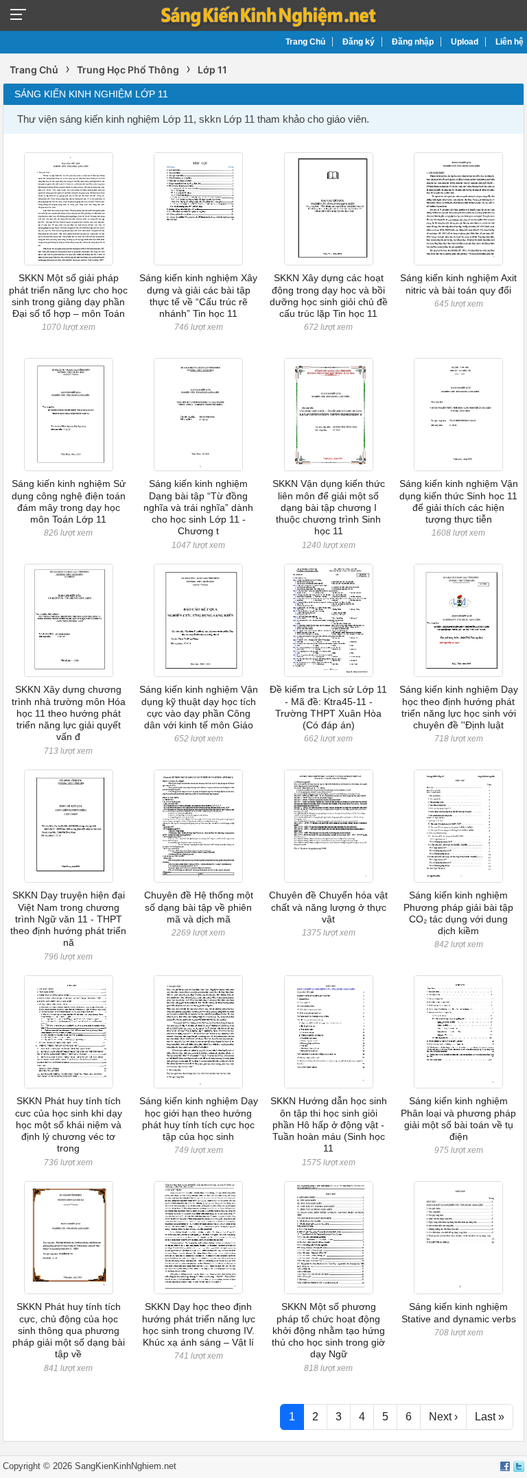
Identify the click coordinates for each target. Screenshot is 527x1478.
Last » (489, 1416)
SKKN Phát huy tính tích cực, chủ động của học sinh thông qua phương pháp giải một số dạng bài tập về (68, 1330)
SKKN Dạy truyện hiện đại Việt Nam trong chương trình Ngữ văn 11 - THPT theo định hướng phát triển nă (68, 919)
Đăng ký (358, 42)
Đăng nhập (413, 42)
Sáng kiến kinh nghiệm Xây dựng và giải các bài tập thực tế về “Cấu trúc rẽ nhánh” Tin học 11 (198, 295)
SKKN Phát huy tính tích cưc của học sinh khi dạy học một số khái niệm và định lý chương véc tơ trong (68, 1124)
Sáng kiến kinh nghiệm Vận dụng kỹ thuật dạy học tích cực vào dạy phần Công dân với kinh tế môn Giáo (198, 707)
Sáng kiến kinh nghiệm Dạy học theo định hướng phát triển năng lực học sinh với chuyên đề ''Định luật (458, 707)
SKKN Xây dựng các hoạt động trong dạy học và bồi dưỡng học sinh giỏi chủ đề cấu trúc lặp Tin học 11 (329, 295)
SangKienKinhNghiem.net (125, 1466)
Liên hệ (509, 42)
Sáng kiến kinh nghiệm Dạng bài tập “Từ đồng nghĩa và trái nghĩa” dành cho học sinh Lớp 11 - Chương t (198, 507)
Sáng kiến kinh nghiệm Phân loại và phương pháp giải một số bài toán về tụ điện (458, 1118)
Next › (443, 1416)
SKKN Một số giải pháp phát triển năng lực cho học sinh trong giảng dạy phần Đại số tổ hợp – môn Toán (68, 295)
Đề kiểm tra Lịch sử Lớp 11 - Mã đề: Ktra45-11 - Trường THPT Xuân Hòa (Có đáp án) (328, 707)
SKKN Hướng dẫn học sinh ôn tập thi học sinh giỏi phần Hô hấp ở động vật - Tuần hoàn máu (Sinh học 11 (328, 1124)
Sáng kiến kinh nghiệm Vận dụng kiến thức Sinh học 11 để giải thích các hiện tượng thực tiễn (458, 501)
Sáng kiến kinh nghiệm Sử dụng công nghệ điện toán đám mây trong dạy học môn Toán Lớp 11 (69, 501)
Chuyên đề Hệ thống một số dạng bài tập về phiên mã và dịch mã (198, 907)
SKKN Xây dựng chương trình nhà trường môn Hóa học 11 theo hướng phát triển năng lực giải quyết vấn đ (69, 713)
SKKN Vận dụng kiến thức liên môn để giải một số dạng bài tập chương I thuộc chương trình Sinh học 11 (328, 507)
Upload (464, 42)
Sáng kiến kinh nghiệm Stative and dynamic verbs (458, 1312)
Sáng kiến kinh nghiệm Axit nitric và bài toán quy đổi (458, 283)
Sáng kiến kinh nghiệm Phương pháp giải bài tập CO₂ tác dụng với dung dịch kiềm (458, 913)
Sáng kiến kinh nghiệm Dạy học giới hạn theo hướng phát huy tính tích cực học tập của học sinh (198, 1118)
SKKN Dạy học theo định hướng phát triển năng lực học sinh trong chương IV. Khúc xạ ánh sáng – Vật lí (198, 1324)
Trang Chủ (305, 42)
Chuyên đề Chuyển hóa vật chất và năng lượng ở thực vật (328, 907)
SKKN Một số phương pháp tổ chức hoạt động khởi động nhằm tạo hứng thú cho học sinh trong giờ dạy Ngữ (328, 1330)
